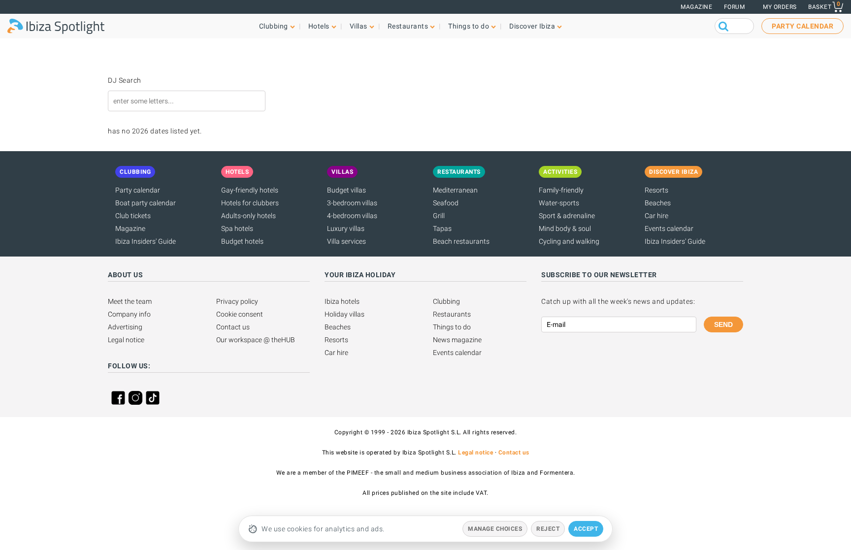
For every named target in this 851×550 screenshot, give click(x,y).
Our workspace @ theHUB (255, 340)
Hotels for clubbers (250, 203)
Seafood (445, 203)
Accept (586, 528)
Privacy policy (237, 301)
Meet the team (130, 301)
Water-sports (559, 203)
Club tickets (133, 216)
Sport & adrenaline (567, 216)
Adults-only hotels (248, 216)
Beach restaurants (461, 241)
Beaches (658, 203)
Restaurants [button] (408, 26)
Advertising (125, 327)
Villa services (346, 241)
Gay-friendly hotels (249, 190)
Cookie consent (239, 314)
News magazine (457, 340)
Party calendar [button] (802, 26)
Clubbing (446, 301)
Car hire (656, 216)
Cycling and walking (569, 241)
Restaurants (452, 314)
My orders (780, 6)
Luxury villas (345, 228)
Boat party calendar (145, 203)
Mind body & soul (565, 228)
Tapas (442, 228)
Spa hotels (237, 228)
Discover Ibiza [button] (532, 26)
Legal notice (126, 340)
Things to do (452, 327)
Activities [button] (560, 171)
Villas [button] (358, 26)
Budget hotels (242, 241)
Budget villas (346, 190)
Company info (129, 314)
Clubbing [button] (273, 26)
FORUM (734, 6)
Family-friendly (561, 190)
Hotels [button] (318, 26)
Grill (439, 216)
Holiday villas (344, 314)
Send (723, 324)
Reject (547, 528)
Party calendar (137, 190)
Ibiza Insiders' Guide (145, 241)
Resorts (656, 190)
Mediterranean (455, 190)
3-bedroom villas (352, 203)
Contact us (233, 327)
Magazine (696, 6)
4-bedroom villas (352, 216)
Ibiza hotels (342, 301)
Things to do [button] (468, 26)
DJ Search (124, 80)
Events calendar (669, 228)
